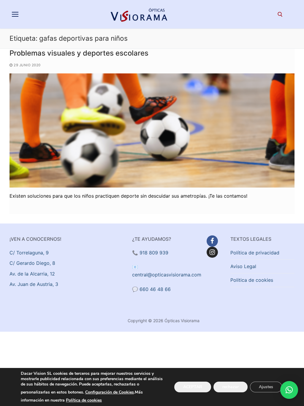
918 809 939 (154, 253)
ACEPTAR (192, 387)
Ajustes (266, 387)
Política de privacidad (254, 253)
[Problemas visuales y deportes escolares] (152, 130)
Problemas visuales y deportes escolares (79, 53)
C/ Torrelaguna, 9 (29, 253)
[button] (289, 390)
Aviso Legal (243, 266)
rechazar (230, 387)
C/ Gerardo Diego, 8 (32, 263)
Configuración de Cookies (109, 392)
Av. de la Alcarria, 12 (32, 274)
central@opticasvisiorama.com (166, 275)
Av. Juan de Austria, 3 (34, 284)
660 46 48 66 (155, 289)
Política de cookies (84, 400)
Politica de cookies (251, 280)
